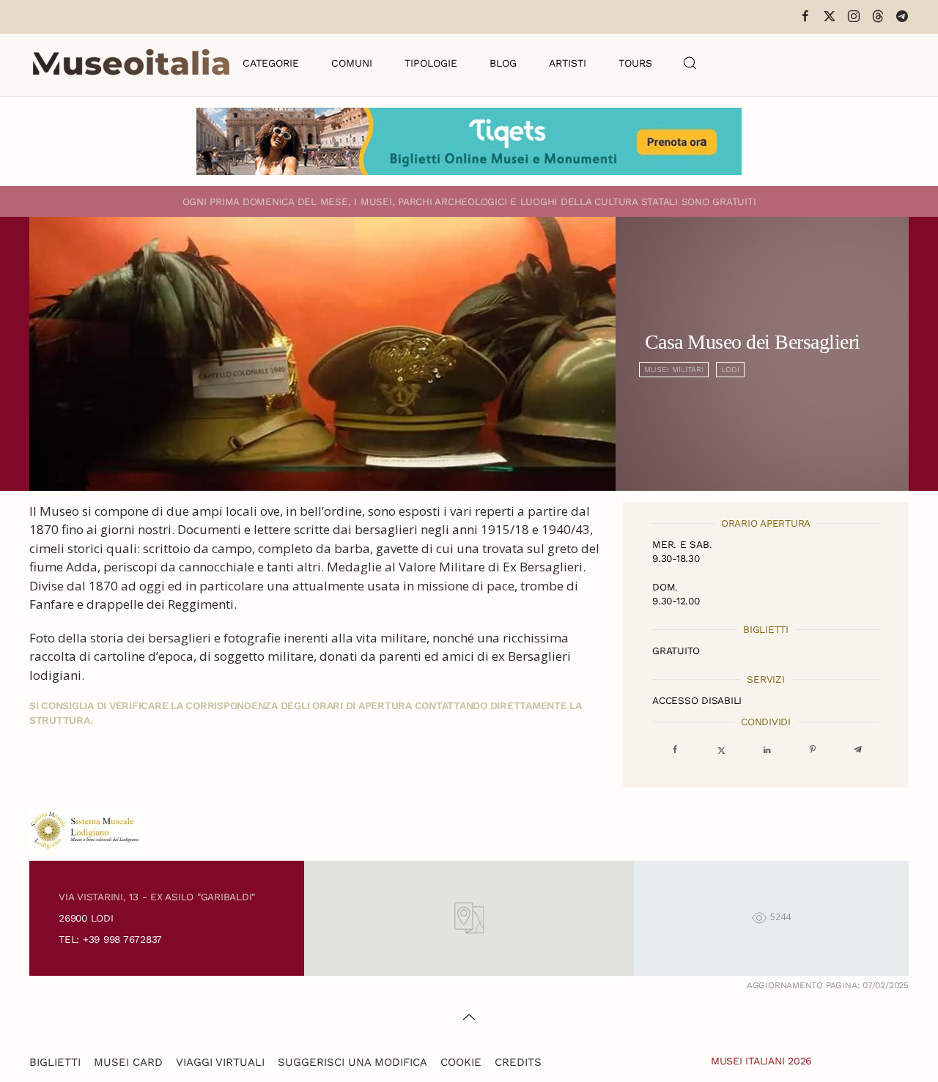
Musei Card (128, 1062)
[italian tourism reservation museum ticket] (469, 141)
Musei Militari (674, 369)
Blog (503, 63)
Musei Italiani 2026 (761, 1061)
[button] (690, 63)
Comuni (351, 63)
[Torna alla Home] (131, 63)
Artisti (567, 63)
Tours (635, 63)
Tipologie (431, 63)
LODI (730, 369)
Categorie (271, 63)
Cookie (460, 1062)
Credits (518, 1062)
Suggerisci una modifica (352, 1062)
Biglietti (55, 1062)
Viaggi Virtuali (220, 1062)
